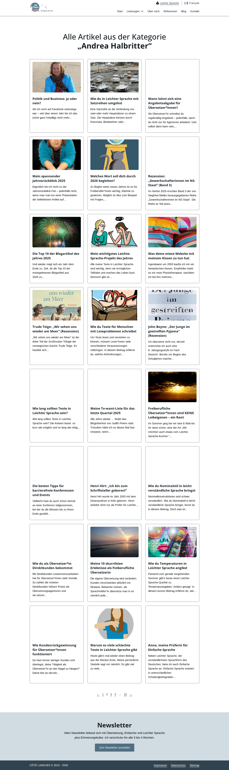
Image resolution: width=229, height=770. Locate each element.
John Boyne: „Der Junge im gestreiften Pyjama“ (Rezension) (169, 331)
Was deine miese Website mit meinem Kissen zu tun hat (171, 255)
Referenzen (170, 11)
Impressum (160, 765)
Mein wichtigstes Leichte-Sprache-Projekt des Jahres (111, 255)
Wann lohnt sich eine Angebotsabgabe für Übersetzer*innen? (164, 103)
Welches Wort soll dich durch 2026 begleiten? (113, 178)
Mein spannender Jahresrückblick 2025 (48, 178)
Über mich (153, 11)
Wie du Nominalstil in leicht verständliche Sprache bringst (171, 488)
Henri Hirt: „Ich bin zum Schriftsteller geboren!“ (109, 488)
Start (120, 11)
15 (125, 694)
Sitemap (194, 765)
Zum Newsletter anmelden (114, 747)
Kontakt (194, 11)
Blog (183, 11)
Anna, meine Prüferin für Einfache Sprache (168, 647)
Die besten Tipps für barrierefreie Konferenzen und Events (53, 490)
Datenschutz (178, 765)
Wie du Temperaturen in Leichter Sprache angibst (167, 565)
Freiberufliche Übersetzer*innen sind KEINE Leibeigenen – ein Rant (171, 412)
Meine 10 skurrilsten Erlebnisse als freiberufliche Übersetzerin (112, 567)
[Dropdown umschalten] (142, 11)
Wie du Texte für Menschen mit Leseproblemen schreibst (113, 328)
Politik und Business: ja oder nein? (54, 100)
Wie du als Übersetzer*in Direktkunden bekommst (52, 565)
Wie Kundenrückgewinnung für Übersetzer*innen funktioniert (54, 649)
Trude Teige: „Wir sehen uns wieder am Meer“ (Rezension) (55, 328)
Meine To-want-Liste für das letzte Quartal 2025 (112, 410)
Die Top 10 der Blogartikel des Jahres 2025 (55, 255)
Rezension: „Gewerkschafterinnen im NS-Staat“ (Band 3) (171, 180)
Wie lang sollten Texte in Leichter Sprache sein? (51, 410)
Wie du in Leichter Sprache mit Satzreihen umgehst (114, 100)
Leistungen (133, 11)
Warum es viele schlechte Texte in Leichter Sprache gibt (113, 647)
